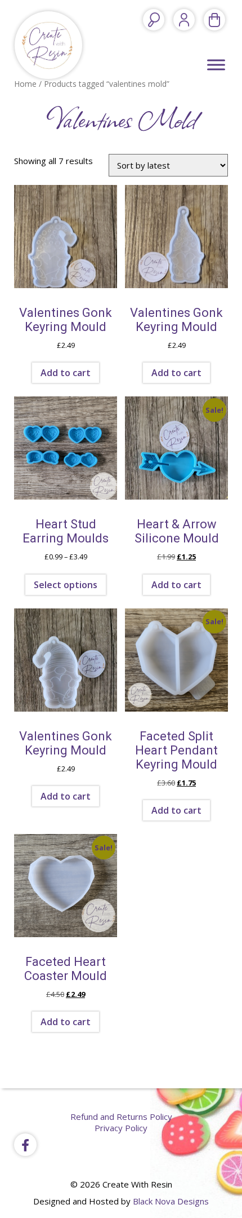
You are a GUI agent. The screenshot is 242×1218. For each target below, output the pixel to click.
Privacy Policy (121, 1127)
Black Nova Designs (171, 1201)
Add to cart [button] (66, 373)
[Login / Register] (184, 19)
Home (25, 83)
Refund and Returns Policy (121, 1116)
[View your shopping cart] (214, 19)
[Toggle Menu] (216, 64)
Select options (65, 585)
